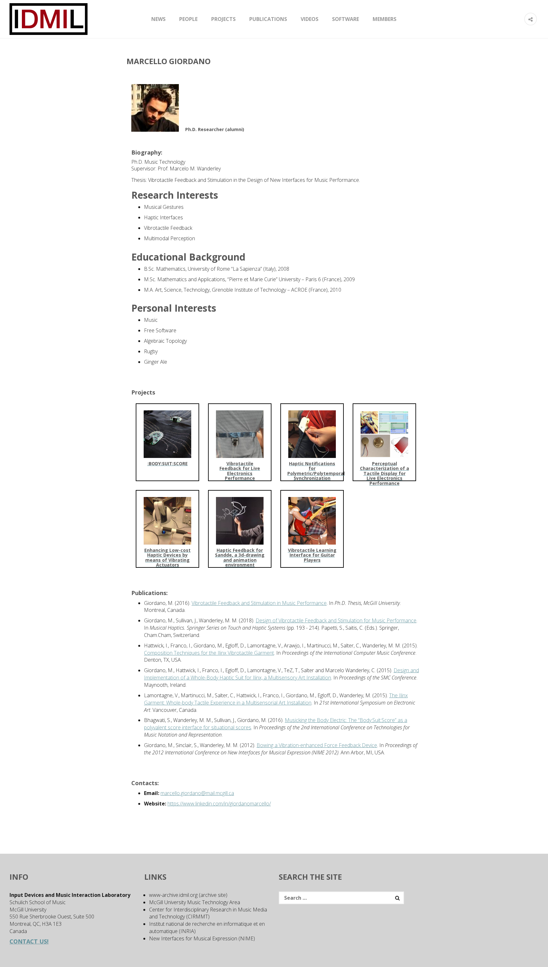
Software (345, 19)
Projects (223, 19)
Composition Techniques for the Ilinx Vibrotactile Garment (209, 652)
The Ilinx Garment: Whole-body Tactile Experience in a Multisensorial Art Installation (276, 699)
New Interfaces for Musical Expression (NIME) (202, 938)
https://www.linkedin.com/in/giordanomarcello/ (219, 803)
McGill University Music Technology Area (194, 902)
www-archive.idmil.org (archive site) (188, 894)
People (188, 19)
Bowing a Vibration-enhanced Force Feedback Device (317, 745)
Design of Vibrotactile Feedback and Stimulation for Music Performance (336, 620)
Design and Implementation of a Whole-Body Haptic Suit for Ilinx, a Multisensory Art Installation (281, 674)
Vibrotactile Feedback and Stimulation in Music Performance (259, 602)
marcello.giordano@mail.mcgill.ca (197, 793)
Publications (268, 19)
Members (384, 19)
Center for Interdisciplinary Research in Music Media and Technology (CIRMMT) (208, 913)
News (158, 19)
